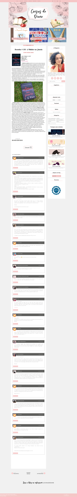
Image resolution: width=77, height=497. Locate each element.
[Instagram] (52, 79)
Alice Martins (20, 354)
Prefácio (16, 307)
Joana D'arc (20, 253)
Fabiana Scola (21, 157)
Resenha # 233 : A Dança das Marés (57, 38)
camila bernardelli (22, 341)
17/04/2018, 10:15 (41, 172)
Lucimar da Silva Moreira (23, 287)
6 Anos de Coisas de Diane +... (56, 145)
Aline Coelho (20, 437)
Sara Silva (20, 371)
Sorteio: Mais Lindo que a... (56, 135)
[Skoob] (61, 79)
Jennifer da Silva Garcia (23, 265)
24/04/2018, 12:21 (40, 414)
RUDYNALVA (20, 172)
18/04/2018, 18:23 (41, 265)
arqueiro (28, 52)
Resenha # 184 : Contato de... (56, 155)
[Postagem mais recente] (16, 474)
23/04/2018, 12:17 (41, 341)
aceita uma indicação (52, 118)
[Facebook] (58, 79)
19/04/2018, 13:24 (41, 287)
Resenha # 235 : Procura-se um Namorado (20, 39)
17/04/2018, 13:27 (41, 196)
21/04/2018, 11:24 (41, 328)
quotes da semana (59, 119)
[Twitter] (55, 79)
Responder (15, 167)
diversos (57, 118)
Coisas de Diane (3, 494)
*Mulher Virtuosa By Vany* (23, 276)
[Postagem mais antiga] (41, 474)
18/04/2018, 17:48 (40, 253)
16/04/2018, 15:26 (41, 157)
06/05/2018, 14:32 (40, 437)
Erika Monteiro (21, 400)
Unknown (20, 242)
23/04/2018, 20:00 (40, 371)
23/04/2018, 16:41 (41, 354)
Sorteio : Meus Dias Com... (56, 166)
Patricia (19, 328)
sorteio (57, 121)
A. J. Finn (25, 52)
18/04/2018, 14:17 (41, 214)
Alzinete (19, 425)
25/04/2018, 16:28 (40, 425)
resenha (32, 52)
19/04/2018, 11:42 (41, 276)
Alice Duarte (20, 196)
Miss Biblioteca (21, 214)
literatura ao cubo (51, 119)
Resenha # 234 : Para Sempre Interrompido (38, 39)
